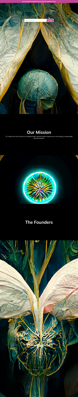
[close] (77, 1)
